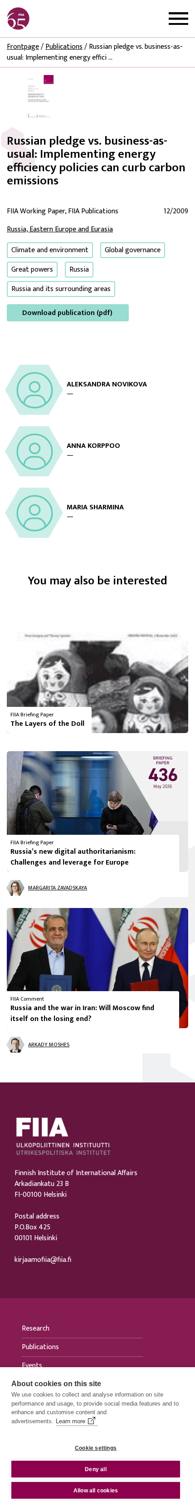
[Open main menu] (178, 18)
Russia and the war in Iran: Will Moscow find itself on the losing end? (82, 1013)
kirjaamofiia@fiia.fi (43, 1260)
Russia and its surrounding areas (61, 289)
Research (35, 1328)
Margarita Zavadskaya (57, 887)
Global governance (133, 250)
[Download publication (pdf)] (41, 97)
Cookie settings (96, 1448)
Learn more (70, 1421)
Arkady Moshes (48, 1044)
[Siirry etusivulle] (50, 18)
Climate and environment (49, 250)
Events (32, 1365)
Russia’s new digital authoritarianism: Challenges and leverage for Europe (73, 857)
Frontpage (23, 47)
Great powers (32, 269)
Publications (64, 47)
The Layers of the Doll (47, 724)
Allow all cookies (95, 1490)
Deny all (96, 1469)
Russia (79, 269)
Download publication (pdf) (67, 313)
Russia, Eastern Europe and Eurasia (60, 229)
